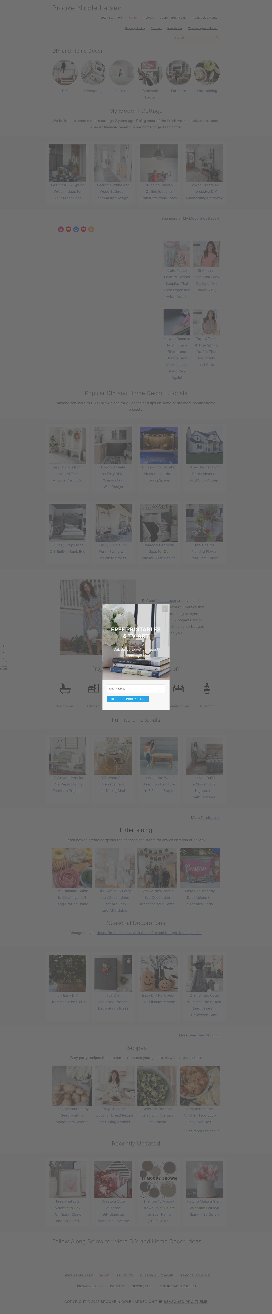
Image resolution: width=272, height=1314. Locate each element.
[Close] (165, 608)
